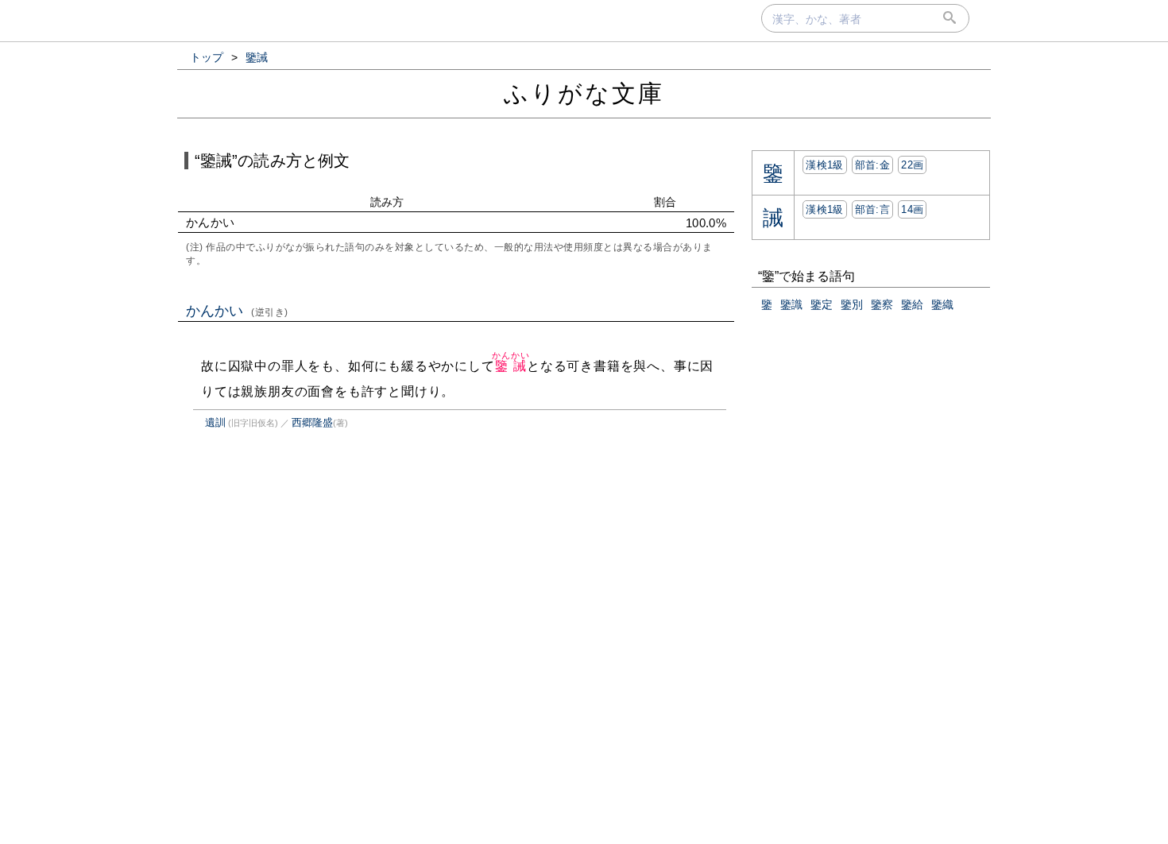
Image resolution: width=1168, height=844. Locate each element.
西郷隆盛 (312, 422)
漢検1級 (824, 165)
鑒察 (882, 304)
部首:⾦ (872, 165)
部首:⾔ (872, 209)
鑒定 (821, 304)
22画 (912, 165)
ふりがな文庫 (584, 93)
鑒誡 (510, 366)
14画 (912, 209)
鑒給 (912, 304)
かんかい (237, 311)
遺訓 (215, 422)
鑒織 (942, 304)
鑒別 (852, 304)
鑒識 (791, 304)
